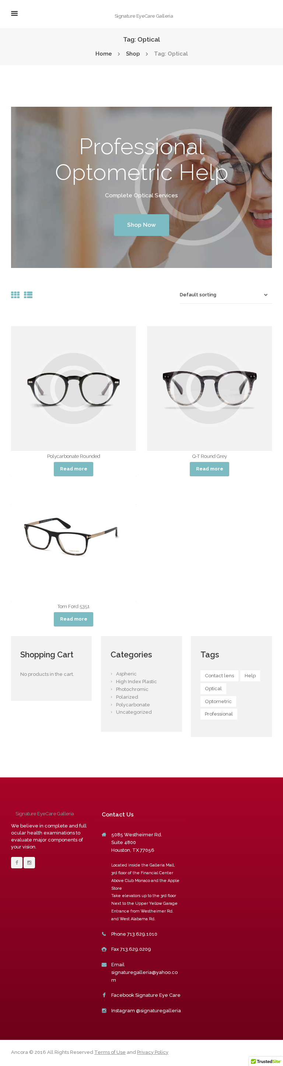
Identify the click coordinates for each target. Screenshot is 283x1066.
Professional (219, 714)
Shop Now (141, 224)
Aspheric (126, 674)
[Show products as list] (28, 295)
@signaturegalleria (158, 1010)
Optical (213, 688)
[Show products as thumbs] (15, 295)
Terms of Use (110, 1052)
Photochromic (132, 689)
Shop (133, 54)
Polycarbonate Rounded (73, 456)
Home (103, 54)
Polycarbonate (133, 704)
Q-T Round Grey (209, 456)
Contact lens (219, 675)
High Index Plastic (136, 681)
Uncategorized (134, 712)
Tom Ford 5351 (73, 606)
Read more (73, 469)
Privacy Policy (152, 1052)
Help (250, 675)
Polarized (127, 697)
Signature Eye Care (158, 995)
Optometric (218, 701)
